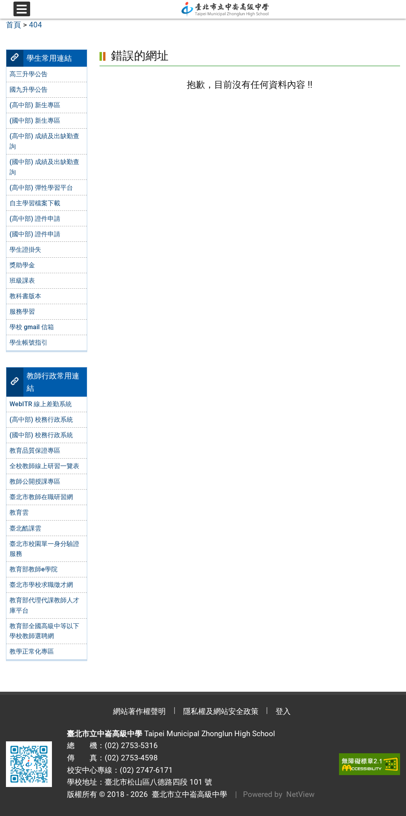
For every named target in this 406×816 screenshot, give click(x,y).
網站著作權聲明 (139, 711)
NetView (300, 794)
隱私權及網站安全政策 (221, 711)
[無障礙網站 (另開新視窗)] (369, 764)
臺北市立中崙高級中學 (187, 794)
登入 (283, 711)
